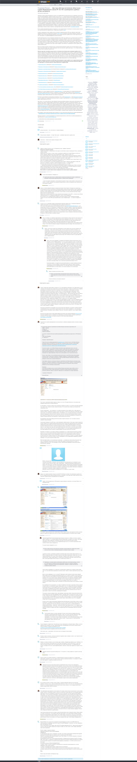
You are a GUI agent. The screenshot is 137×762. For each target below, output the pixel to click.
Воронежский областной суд (43, 73)
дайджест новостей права (92, 93)
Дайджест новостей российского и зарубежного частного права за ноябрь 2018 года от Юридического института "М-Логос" (92, 71)
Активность (89, 7)
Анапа (96, 85)
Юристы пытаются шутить (92, 149)
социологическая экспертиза (92, 120)
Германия (94, 90)
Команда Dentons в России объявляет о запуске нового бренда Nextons (92, 15)
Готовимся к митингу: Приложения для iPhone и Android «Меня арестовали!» (91, 53)
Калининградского (68, 96)
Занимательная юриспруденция (93, 151)
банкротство (89, 89)
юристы (94, 132)
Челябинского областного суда (43, 105)
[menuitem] (55, 5)
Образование (90, 157)
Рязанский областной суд (43, 82)
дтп (92, 98)
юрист (91, 132)
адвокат (93, 85)
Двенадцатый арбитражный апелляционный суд (92, 96)
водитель (89, 90)
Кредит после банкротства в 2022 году (91, 12)
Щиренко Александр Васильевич (60, 66)
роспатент (88, 119)
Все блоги (87, 168)
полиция (96, 113)
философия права (93, 129)
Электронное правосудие (43, 13)
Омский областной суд (58, 91)
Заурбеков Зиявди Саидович (61, 71)
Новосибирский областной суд (43, 80)
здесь (58, 33)
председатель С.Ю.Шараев (94, 114)
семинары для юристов (94, 119)
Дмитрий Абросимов (45, 471)
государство (92, 92)
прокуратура (91, 115)
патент (88, 113)
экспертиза (89, 130)
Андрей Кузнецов (42, 478)
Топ (86, 138)
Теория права (90, 154)
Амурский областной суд (43, 64)
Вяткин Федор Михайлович (45, 109)
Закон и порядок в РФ (92, 146)
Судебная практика (93, 123)
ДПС (90, 98)
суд (93, 122)
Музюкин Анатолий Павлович (57, 82)
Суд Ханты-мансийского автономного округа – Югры (47, 86)
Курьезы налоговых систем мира (91, 22)
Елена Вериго (46, 237)
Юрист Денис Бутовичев (89, 11)
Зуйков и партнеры (92, 101)
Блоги (87, 136)
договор (88, 98)
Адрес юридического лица (90, 29)
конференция (90, 104)
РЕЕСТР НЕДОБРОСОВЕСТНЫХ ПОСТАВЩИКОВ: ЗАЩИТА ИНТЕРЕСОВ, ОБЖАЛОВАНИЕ (92, 64)
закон (96, 98)
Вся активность (88, 73)
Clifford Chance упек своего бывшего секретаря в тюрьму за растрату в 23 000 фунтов (92, 44)
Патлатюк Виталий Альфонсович (63, 89)
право (88, 114)
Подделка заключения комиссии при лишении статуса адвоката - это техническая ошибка (92, 67)
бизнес (94, 89)
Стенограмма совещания (75, 26)
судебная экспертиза (91, 124)
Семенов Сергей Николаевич (56, 64)
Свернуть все (40, 127)
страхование (90, 122)
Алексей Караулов (88, 38)
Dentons (95, 82)
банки (96, 88)
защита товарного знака (91, 99)
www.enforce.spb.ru (61, 342)
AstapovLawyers (90, 82)
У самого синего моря (89, 24)
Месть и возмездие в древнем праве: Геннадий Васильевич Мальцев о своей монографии (92, 60)
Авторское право (91, 163)
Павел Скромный (42, 688)
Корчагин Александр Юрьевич (59, 84)
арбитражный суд (91, 88)
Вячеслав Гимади (42, 633)
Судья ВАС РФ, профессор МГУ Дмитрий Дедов (93, 160)
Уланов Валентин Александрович (58, 75)
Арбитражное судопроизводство (93, 143)
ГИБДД (88, 92)
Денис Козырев (42, 132)
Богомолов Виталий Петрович (58, 73)
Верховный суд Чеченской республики (45, 71)
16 (89, 45)
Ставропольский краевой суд (43, 84)
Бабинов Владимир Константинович (67, 86)
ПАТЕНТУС (93, 113)
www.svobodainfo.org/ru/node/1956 (45, 317)
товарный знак (90, 128)
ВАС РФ (96, 89)
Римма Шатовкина (57, 80)
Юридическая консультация (92, 140)
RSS (91, 73)
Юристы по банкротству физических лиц (92, 17)
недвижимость (90, 107)
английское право (90, 87)
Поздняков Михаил (44, 8)
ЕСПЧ (94, 98)
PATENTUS (91, 83)
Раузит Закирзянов (88, 21)
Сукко (96, 124)
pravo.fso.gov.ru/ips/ (78, 313)
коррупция (94, 104)
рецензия (96, 118)
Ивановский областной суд (43, 75)
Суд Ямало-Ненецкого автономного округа (46, 89)
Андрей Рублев (42, 535)
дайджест (96, 92)
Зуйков (96, 99)
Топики (92, 9)
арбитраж (96, 87)
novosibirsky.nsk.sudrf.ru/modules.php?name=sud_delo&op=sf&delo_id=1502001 (53, 627)
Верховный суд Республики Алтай (44, 66)
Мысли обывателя (91, 166)
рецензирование (89, 117)
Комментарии (88, 9)
